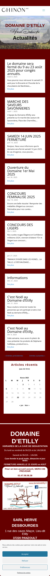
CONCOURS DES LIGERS (20, 226)
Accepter (25, 554)
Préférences (25, 567)
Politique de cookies (23, 573)
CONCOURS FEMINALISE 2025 (21, 195)
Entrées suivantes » (37, 356)
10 (29, 389)
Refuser (25, 560)
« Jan (21, 405)
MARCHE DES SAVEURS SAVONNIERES (18, 105)
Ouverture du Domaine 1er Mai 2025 (20, 170)
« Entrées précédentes (14, 356)
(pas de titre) (24, 369)
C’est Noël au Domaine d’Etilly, (20, 330)
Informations (17, 277)
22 (18, 397)
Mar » (27, 405)
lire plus (10, 89)
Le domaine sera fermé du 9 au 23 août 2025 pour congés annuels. (24, 68)
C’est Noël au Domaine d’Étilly (20, 299)
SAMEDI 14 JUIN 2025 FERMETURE (24, 138)
